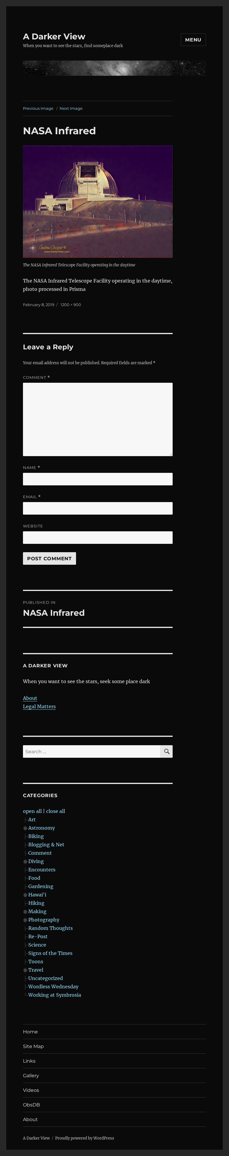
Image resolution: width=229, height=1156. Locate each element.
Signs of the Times (50, 953)
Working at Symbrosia (54, 995)
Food (34, 878)
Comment (36, 377)
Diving (36, 861)
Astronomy (41, 828)
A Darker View (54, 36)
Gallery (31, 1075)
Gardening (40, 886)
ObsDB (31, 1105)
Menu (193, 40)
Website (33, 526)
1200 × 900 (71, 304)
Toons (35, 961)
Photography (43, 920)
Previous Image (38, 108)
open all (32, 811)
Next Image (71, 108)
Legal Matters (39, 706)
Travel (35, 970)
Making (37, 911)
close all (55, 811)
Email (32, 496)
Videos (31, 1090)
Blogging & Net (46, 845)
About (30, 698)
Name (31, 467)
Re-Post (38, 936)
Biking (36, 836)
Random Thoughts (50, 928)
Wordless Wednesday (53, 987)
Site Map (33, 1046)
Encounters (41, 870)
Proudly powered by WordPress (84, 1138)
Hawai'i (37, 895)
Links (29, 1061)
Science (37, 945)
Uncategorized (45, 978)
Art (32, 819)
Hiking (36, 903)
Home (30, 1032)
